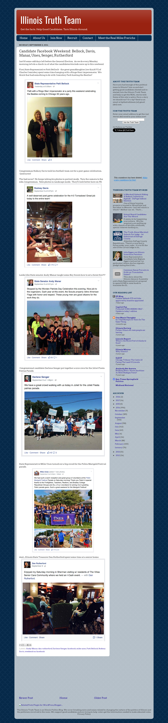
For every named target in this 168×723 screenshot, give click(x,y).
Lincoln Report (123, 339)
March (118, 440)
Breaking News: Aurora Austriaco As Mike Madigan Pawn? (130, 372)
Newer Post (26, 697)
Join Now (56, 38)
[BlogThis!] (23, 645)
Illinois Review (123, 328)
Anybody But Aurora (126, 368)
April (117, 437)
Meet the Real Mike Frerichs (116, 38)
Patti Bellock (92, 649)
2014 (118, 408)
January (119, 447)
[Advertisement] (63, 676)
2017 (118, 400)
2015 (118, 404)
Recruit (72, 38)
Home (24, 38)
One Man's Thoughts (126, 318)
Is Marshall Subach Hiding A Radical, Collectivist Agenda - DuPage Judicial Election (136, 197)
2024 (118, 397)
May (117, 434)
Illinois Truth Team (50, 19)
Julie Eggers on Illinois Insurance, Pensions (134, 253)
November (120, 411)
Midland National (125, 385)
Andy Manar (32, 649)
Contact (88, 38)
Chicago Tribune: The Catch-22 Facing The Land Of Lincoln (129, 361)
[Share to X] (25, 645)
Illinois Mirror (123, 349)
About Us (39, 38)
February (119, 444)
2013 (118, 452)
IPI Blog (119, 296)
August (118, 423)
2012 (118, 455)
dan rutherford (45, 649)
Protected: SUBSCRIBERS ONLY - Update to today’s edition (130, 310)
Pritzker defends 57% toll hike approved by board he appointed (129, 299)
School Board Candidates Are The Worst (135, 215)
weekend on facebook (35, 651)
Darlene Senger (60, 649)
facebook (71, 649)
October (119, 414)
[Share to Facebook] (28, 645)
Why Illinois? (122, 351)
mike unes (81, 649)
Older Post (100, 697)
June (117, 430)
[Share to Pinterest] (30, 645)
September (120, 418)
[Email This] (20, 645)
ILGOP (119, 358)
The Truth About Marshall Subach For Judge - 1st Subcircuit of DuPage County (136, 235)
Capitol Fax (121, 307)
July (117, 427)
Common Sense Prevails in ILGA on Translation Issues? (136, 272)
